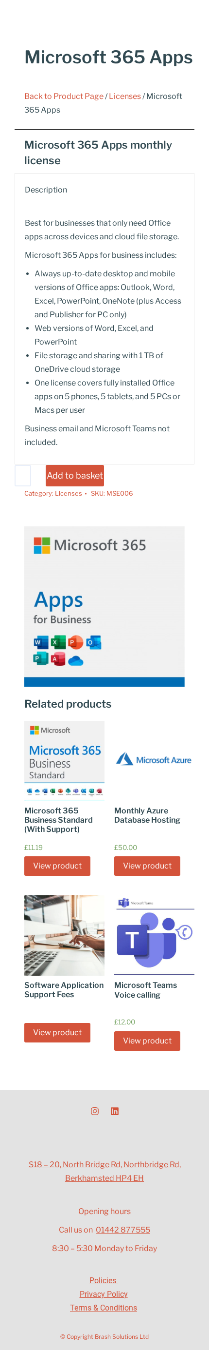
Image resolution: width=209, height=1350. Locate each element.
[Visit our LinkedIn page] (114, 1111)
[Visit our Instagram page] (95, 1111)
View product (57, 865)
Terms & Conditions (103, 1307)
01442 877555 (123, 1229)
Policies (103, 1280)
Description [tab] (46, 189)
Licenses (125, 96)
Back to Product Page (64, 96)
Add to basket (75, 475)
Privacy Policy (104, 1294)
